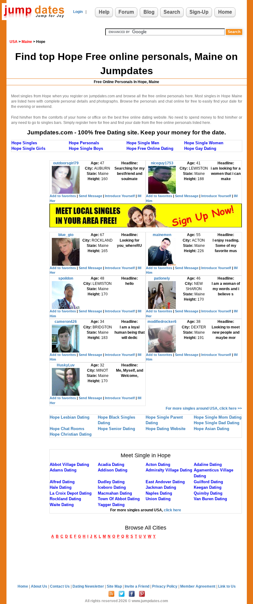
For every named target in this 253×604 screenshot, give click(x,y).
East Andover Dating (165, 481)
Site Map (115, 586)
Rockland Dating (65, 498)
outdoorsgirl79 (66, 163)
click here (172, 510)
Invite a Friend (137, 586)
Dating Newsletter (89, 586)
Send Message (90, 196)
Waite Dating (62, 504)
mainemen (162, 235)
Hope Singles (24, 143)
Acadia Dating (111, 464)
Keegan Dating (208, 487)
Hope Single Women (203, 143)
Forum (126, 12)
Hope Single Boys (86, 148)
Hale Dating (61, 487)
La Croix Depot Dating (71, 493)
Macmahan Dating (115, 493)
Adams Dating (63, 470)
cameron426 (66, 321)
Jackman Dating (161, 487)
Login (78, 12)
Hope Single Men (142, 143)
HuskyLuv (66, 365)
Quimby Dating (208, 493)
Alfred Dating (62, 481)
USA (14, 42)
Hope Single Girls (28, 148)
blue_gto (65, 235)
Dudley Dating (111, 481)
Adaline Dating (208, 464)
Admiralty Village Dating (169, 470)
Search (172, 12)
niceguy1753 (162, 163)
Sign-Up (199, 12)
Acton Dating (158, 464)
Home (225, 12)
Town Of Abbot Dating (119, 498)
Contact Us (60, 586)
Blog (149, 12)
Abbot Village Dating (69, 464)
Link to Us (227, 586)
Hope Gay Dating (200, 148)
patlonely (162, 278)
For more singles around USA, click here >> (204, 408)
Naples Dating (159, 493)
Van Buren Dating (210, 498)
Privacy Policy (165, 586)
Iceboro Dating (112, 487)
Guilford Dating (208, 481)
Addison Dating (112, 470)
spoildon (65, 278)
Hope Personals (84, 143)
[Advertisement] (35, 253)
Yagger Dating (111, 504)
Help (104, 12)
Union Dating (158, 498)
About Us (39, 586)
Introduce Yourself (120, 196)
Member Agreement (198, 586)
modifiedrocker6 (161, 321)
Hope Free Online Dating (149, 148)
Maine (27, 42)
